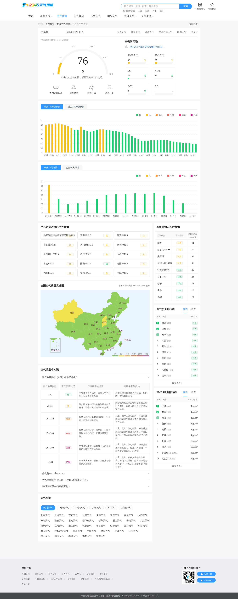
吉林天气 (128, 526)
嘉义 (164, 418)
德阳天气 (105, 531)
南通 (164, 364)
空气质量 (62, 16)
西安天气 (73, 515)
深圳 (147, 11)
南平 (164, 335)
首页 (31, 16)
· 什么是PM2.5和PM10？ (53, 473)
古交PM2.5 (57, 263)
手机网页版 (40, 579)
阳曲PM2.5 (94, 263)
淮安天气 (45, 536)
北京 (133, 11)
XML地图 (85, 579)
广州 (154, 11)
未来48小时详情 (52, 107)
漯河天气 (59, 536)
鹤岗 (164, 346)
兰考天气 (59, 526)
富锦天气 (100, 536)
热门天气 (47, 507)
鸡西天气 (142, 526)
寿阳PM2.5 (131, 263)
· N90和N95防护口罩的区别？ (55, 486)
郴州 (164, 358)
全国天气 (45, 16)
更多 (193, 32)
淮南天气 (73, 520)
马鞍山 (165, 370)
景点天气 (65, 574)
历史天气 (96, 16)
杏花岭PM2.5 (57, 245)
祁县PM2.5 (57, 273)
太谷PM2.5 (131, 254)
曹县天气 (100, 526)
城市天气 (64, 507)
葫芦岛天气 (88, 520)
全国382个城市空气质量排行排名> (147, 47)
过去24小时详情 (76, 107)
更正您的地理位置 (102, 579)
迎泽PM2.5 (131, 235)
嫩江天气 (73, 526)
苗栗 (164, 423)
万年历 (78, 574)
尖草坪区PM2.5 (57, 254)
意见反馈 (26, 584)
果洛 (164, 447)
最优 (185, 309)
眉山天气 (117, 520)
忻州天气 (103, 520)
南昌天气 (77, 531)
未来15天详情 (50, 167)
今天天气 (80, 507)
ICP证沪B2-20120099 (150, 596)
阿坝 (164, 329)
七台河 (165, 458)
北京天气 (45, 515)
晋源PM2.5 (94, 235)
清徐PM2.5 (131, 245)
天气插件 (71, 579)
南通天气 (128, 515)
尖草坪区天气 (165, 32)
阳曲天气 (181, 32)
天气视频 (79, 16)
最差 (193, 309)
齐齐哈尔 (166, 453)
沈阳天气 (86, 515)
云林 (164, 435)
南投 (164, 429)
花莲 (164, 441)
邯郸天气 (86, 536)
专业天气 (129, 16)
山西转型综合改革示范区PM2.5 (59, 235)
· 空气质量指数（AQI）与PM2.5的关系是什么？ (65, 480)
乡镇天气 (96, 507)
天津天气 (100, 515)
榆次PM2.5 (94, 254)
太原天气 (121, 32)
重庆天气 (114, 515)
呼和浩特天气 (61, 531)
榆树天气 (73, 536)
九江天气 (144, 520)
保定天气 (86, 526)
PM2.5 (111, 507)
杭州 (162, 11)
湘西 (164, 340)
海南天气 (45, 520)
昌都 (164, 323)
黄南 (164, 412)
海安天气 (45, 531)
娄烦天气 (135, 32)
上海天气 (59, 515)
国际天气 (112, 16)
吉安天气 (59, 520)
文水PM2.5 (94, 273)
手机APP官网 (56, 579)
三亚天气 (133, 531)
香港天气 (131, 520)
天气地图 (26, 579)
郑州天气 (45, 526)
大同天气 (142, 515)
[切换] (69, 32)
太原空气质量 (63, 24)
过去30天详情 (72, 167)
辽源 (164, 406)
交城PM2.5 (131, 273)
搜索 (185, 6)
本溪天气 (119, 531)
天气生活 (146, 16)
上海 (140, 11)
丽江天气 (91, 531)
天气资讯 (90, 574)
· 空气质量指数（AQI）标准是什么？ (59, 377)
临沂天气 (114, 526)
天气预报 (50, 24)
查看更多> (177, 383)
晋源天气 (149, 32)
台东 (164, 375)
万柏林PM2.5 (94, 245)
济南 (164, 352)
